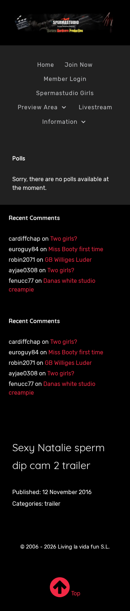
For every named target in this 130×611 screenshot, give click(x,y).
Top (75, 593)
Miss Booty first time (75, 249)
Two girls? (63, 238)
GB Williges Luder (68, 259)
